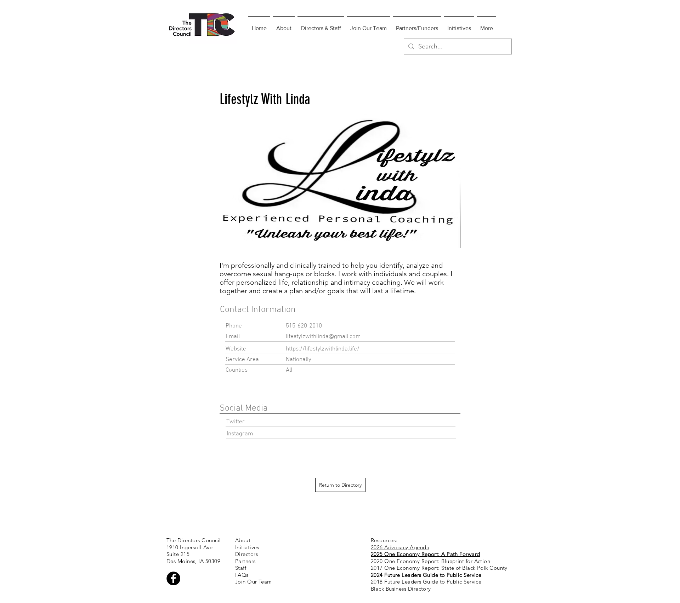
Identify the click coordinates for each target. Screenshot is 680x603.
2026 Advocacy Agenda (400, 547)
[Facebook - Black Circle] (173, 578)
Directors (246, 554)
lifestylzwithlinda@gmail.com (323, 336)
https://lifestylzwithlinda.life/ (322, 349)
